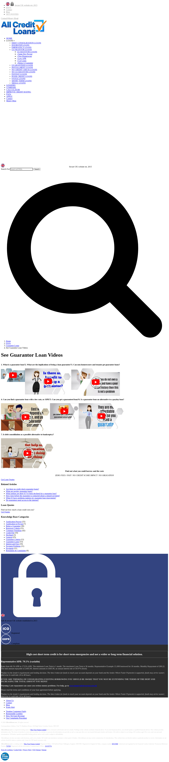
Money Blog (13, 18)
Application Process (14, 522)
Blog (8, 12)
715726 (8, 746)
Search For (5, 169)
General (9, 537)
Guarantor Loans (12, 542)
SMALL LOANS (19, 83)
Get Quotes (5, 512)
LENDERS (10, 85)
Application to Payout (14, 524)
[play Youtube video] (13, 375)
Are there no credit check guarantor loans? (22, 489)
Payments (9, 548)
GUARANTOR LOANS (22, 50)
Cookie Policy (18, 750)
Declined (9, 535)
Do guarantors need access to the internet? (22, 500)
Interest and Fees (12, 544)
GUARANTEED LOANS (22, 65)
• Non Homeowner (24, 56)
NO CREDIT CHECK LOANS (24, 70)
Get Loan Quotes (7, 479)
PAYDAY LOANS (19, 74)
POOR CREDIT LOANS (22, 76)
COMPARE (11, 87)
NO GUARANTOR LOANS (23, 72)
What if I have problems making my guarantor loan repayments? (31, 498)
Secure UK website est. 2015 (26, 5)
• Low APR (21, 58)
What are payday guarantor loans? (19, 491)
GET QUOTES (12, 14)
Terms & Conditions (7, 750)
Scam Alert (10, 707)
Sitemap (44, 750)
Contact (9, 10)
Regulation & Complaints (16, 551)
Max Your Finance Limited (38, 730)
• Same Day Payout (24, 54)
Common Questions (14, 531)
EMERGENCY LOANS (21, 47)
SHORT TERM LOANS (22, 81)
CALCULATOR (13, 90)
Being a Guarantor (13, 526)
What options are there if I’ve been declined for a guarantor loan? (31, 493)
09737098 (115, 744)
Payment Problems (13, 546)
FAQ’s (8, 7)
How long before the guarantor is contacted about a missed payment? (33, 496)
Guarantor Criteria (13, 539)
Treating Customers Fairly (16, 711)
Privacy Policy (27, 750)
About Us (10, 700)
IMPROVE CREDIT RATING (18, 92)
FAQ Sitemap (37, 750)
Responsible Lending (14, 714)
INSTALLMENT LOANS (22, 67)
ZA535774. (48, 746)
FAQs (8, 94)
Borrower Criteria (13, 528)
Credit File (10, 533)
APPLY (9, 96)
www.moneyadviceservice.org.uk (83, 686)
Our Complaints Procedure (16, 718)
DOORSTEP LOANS (20, 45)
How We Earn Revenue (15, 716)
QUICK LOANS (18, 78)
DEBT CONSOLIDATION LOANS (26, 43)
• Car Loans (21, 61)
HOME (9, 38)
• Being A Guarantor (25, 63)
